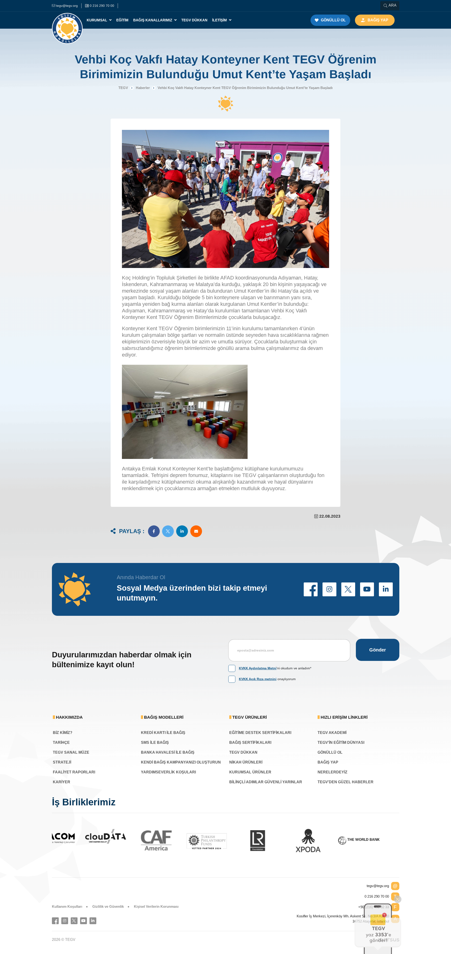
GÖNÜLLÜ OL (330, 752)
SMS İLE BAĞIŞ (155, 743)
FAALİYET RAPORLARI (74, 772)
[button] (154, 531)
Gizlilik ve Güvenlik (108, 906)
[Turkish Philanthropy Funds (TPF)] (175, 841)
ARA (393, 5)
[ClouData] (74, 836)
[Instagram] (64, 920)
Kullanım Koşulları (67, 906)
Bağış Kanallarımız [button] (153, 20)
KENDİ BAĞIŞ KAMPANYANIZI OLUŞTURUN (181, 762)
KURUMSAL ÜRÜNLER (250, 772)
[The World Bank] (327, 840)
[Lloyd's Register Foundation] (226, 840)
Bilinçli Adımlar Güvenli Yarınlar (265, 782)
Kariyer (61, 782)
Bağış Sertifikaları (250, 743)
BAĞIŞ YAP (328, 762)
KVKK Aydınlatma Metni (257, 668)
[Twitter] (74, 920)
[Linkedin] (92, 920)
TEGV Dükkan (194, 20)
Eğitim (122, 20)
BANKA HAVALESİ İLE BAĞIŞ (167, 752)
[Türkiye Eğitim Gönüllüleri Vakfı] (67, 20)
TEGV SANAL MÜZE (71, 752)
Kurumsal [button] (97, 20)
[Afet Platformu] (377, 840)
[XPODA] (276, 840)
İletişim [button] (220, 20)
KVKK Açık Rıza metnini (257, 679)
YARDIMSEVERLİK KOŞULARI (168, 772)
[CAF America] (124, 840)
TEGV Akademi (332, 733)
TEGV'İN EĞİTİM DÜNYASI (341, 743)
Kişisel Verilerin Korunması (156, 906)
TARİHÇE (61, 743)
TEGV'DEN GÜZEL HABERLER (345, 782)
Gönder (377, 649)
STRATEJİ (62, 762)
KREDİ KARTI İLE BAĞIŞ (163, 733)
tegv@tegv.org (378, 886)
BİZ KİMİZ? (62, 733)
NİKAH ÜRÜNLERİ (245, 762)
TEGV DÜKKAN (243, 752)
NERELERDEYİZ (332, 772)
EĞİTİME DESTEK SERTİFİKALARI (260, 733)
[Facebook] (55, 920)
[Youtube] (83, 920)
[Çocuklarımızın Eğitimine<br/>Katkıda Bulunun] (377, 928)
